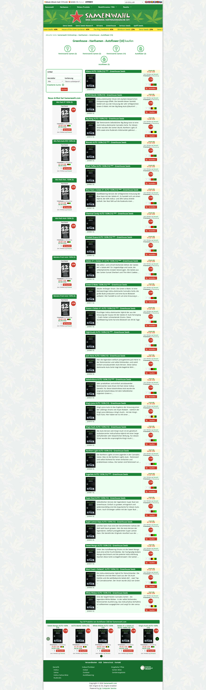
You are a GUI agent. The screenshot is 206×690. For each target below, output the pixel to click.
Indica (56, 670)
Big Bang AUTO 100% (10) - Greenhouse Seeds (105, 118)
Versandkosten (91, 662)
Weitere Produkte (83, 7)
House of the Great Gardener (50, 29)
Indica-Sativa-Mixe (61, 675)
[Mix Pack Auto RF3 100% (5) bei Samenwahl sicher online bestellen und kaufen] (65, 153)
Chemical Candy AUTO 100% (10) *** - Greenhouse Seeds (109, 213)
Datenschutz (108, 662)
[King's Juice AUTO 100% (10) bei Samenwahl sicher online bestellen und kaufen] (90, 413)
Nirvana (99, 25)
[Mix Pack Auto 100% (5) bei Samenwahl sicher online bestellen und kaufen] (65, 231)
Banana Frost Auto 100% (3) (64, 296)
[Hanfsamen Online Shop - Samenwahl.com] (103, 17)
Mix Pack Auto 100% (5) (64, 218)
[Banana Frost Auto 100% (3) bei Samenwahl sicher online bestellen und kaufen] (65, 308)
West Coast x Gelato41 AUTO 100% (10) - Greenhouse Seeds (110, 569)
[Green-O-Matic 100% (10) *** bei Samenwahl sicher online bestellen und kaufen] (90, 294)
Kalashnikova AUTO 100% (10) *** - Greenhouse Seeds (108, 379)
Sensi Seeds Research (84, 25)
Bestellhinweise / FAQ (106, 7)
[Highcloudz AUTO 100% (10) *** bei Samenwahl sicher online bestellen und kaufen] (90, 342)
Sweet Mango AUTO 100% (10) (57, 627)
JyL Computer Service (108, 688)
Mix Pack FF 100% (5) (64, 102)
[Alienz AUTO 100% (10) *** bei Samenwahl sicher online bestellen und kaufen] (90, 81)
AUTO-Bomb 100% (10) (80, 626)
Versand (69, 132)
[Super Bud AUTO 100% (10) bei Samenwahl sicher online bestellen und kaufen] (90, 508)
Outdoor (86, 672)
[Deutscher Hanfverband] (146, 668)
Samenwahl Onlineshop (67, 35)
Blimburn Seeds (101, 29)
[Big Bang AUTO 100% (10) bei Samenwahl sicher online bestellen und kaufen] (90, 128)
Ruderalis (57, 678)
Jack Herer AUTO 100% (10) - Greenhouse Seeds (105, 355)
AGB (100, 662)
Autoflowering (88, 675)
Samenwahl (49, 7)
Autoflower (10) (107, 35)
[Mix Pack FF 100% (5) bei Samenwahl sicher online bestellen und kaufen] (65, 115)
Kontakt (118, 662)
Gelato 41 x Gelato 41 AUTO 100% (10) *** (125, 627)
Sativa (56, 672)
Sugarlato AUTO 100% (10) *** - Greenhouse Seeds (107, 474)
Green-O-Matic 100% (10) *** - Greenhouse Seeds (106, 284)
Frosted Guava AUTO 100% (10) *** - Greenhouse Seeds (109, 237)
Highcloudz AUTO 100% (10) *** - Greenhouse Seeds (107, 332)
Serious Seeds (124, 25)
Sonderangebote (118, 672)
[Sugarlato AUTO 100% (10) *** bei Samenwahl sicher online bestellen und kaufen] (90, 484)
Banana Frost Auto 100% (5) (64, 257)
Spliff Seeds (138, 25)
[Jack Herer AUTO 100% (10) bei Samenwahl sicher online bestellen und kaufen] (90, 365)
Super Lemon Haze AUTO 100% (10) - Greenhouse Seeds (109, 522)
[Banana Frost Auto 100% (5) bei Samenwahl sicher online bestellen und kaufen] (65, 270)
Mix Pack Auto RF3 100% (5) (64, 141)
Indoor (85, 670)
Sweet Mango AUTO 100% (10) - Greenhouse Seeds (107, 545)
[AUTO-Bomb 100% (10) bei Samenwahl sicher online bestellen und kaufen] (90, 104)
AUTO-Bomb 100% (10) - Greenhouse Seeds (104, 95)
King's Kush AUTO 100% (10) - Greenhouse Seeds (106, 427)
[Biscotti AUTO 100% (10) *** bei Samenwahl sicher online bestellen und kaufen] (90, 152)
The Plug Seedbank (78, 29)
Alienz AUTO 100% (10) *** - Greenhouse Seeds (105, 71)
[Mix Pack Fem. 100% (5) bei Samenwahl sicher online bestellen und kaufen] (65, 192)
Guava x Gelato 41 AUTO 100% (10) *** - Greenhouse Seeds (110, 308)
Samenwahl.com (110, 683)
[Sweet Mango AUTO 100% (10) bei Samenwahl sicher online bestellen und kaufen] (90, 555)
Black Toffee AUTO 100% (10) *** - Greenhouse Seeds (108, 166)
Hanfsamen (64, 7)
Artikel (50, 72)
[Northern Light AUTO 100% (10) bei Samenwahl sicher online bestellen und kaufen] (90, 460)
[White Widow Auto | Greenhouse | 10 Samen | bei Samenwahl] (90, 602)
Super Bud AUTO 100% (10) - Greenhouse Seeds (105, 498)
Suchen (64, 89)
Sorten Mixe (117, 670)
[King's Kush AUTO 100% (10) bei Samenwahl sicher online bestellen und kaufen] (90, 436)
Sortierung (69, 78)
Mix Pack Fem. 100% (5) (64, 179)
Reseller (126, 7)
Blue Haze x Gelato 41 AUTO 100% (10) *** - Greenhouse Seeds (112, 190)
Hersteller (51, 78)
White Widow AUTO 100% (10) (103, 627)
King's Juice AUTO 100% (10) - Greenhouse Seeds (106, 403)
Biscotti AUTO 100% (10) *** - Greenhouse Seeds (106, 142)
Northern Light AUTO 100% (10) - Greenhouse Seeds (107, 450)
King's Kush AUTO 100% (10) (148, 627)
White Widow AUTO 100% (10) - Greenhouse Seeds (107, 593)
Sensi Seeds (67, 25)
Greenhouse (111, 25)
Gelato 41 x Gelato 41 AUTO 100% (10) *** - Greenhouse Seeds (112, 261)
